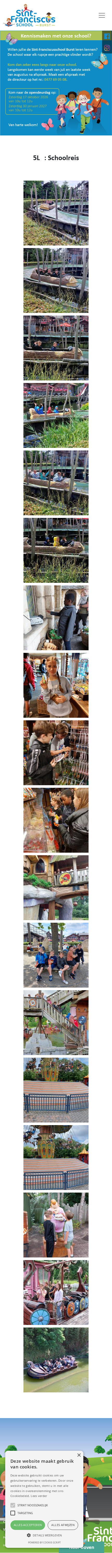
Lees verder (39, 1496)
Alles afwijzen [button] (62, 1525)
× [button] (79, 1455)
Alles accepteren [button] (28, 1525)
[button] (44, 1535)
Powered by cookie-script (44, 1542)
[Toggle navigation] (102, 15)
